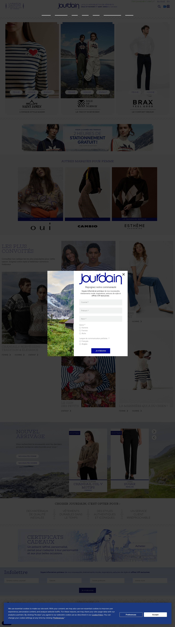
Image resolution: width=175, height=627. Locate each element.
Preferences (131, 615)
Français (85, 341)
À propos (46, 14)
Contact (129, 14)
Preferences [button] (58, 618)
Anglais (84, 344)
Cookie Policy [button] (97, 615)
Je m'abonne (100, 351)
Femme (75, 14)
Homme (85, 14)
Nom (83, 319)
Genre (82, 325)
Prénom (85, 310)
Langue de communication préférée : (94, 338)
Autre (84, 333)
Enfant (96, 14)
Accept (155, 615)
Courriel (85, 302)
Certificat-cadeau (112, 14)
